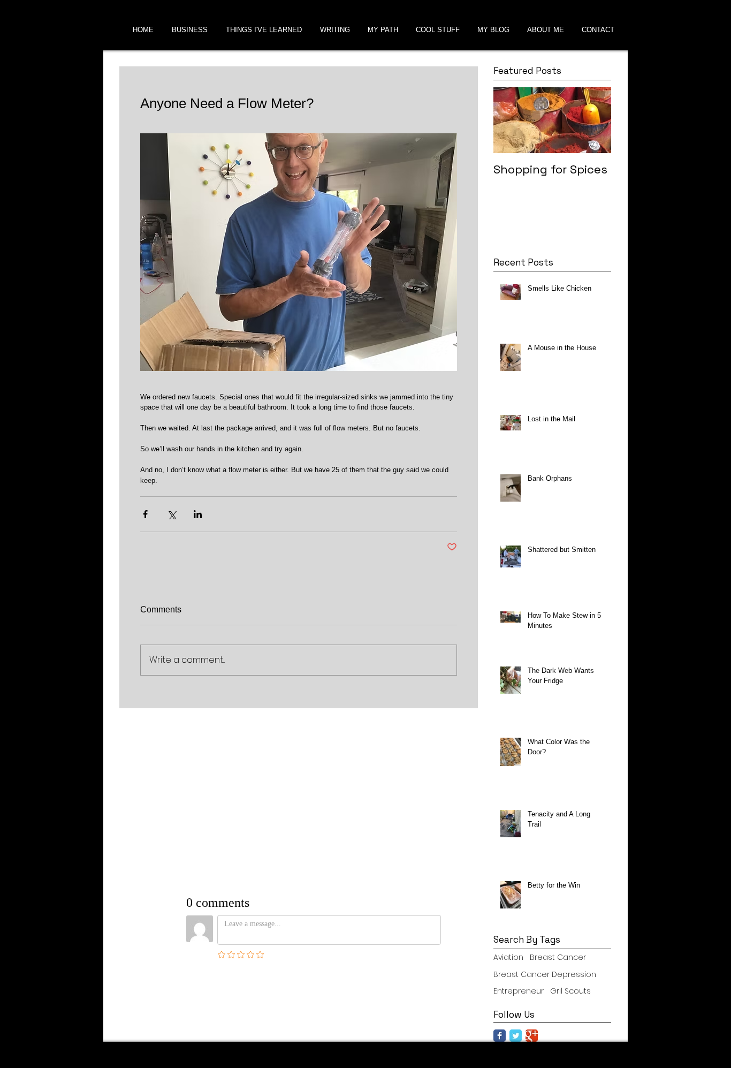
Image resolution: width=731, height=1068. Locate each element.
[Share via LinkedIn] (198, 514)
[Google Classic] (532, 1035)
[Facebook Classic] (499, 1035)
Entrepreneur (518, 991)
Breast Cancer (558, 957)
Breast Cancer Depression (544, 974)
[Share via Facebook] (145, 514)
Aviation (508, 957)
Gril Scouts (570, 991)
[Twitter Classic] (515, 1035)
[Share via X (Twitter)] (171, 514)
